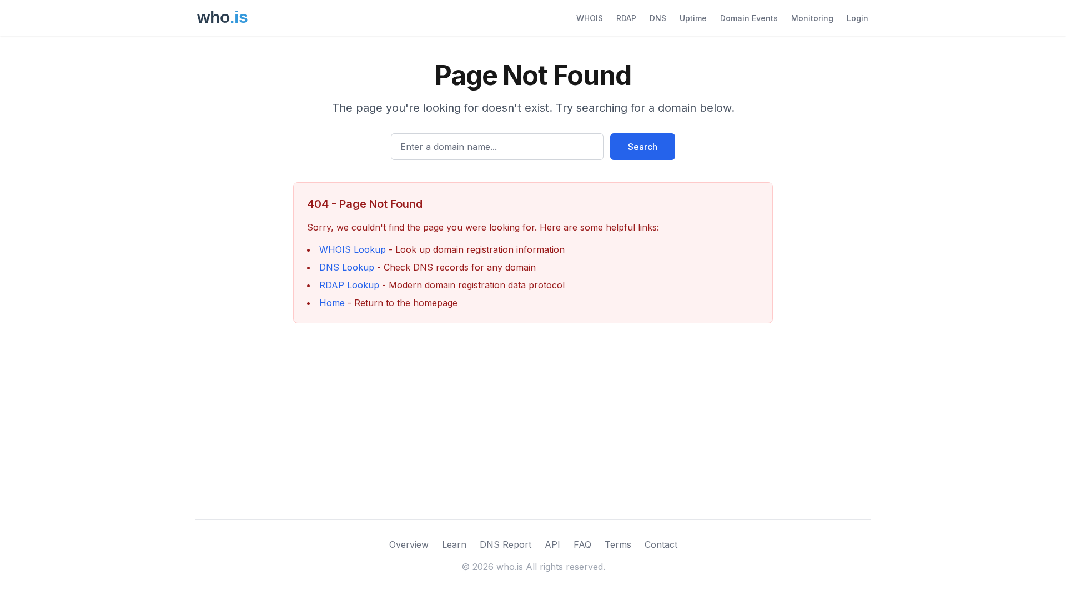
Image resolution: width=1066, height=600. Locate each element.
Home (332, 302)
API (552, 544)
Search (642, 146)
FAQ (582, 544)
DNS (658, 18)
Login (857, 18)
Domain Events (749, 18)
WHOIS (589, 18)
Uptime (693, 18)
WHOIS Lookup (352, 249)
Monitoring (812, 18)
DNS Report (505, 544)
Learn (454, 544)
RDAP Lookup (349, 285)
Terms (618, 544)
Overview (409, 544)
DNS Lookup (346, 267)
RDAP (626, 18)
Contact (661, 544)
